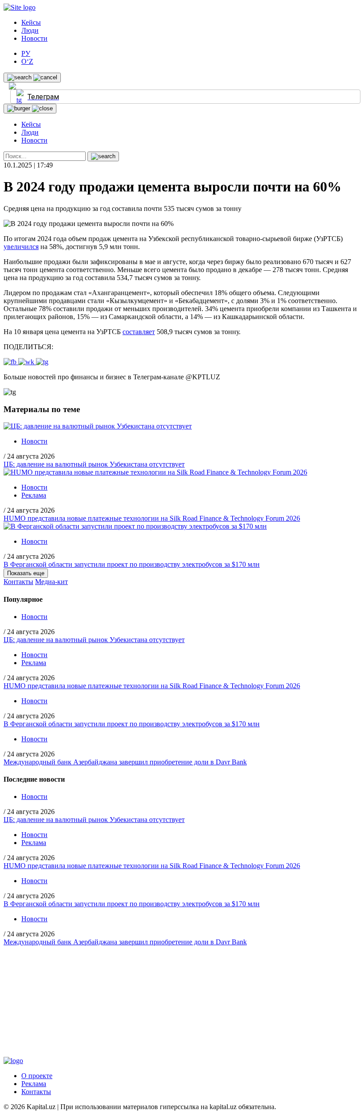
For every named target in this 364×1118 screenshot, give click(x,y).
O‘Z (27, 61)
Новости (34, 38)
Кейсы (31, 22)
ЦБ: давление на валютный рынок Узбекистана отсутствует (94, 464)
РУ (25, 53)
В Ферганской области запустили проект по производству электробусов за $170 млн (132, 564)
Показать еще (25, 573)
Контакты (18, 581)
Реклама (33, 495)
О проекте (36, 1075)
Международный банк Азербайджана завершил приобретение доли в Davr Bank (125, 762)
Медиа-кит (51, 581)
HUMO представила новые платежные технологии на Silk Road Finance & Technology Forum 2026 (152, 518)
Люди (30, 30)
